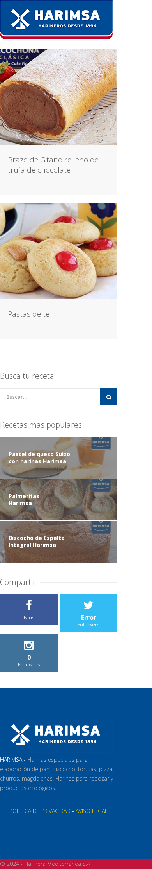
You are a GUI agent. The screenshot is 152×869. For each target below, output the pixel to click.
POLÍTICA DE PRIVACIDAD (40, 811)
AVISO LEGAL (92, 811)
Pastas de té (28, 314)
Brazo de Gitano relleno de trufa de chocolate (53, 165)
